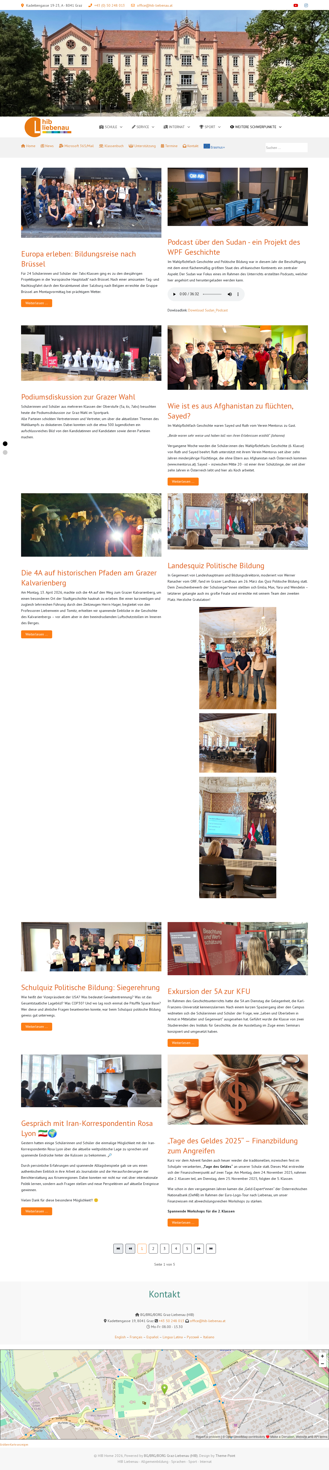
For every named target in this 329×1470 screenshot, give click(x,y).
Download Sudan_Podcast (208, 310)
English (120, 1337)
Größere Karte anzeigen (14, 1444)
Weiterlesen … (36, 303)
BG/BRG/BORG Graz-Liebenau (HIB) (171, 1455)
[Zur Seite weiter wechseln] (199, 1249)
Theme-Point (225, 1455)
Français (135, 1337)
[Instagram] (306, 5)
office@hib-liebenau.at (154, 5)
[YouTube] (296, 5)
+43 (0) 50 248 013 (109, 5)
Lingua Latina (173, 1337)
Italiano (208, 1337)
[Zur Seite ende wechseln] (211, 1249)
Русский (193, 1337)
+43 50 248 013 (171, 1321)
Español (153, 1337)
